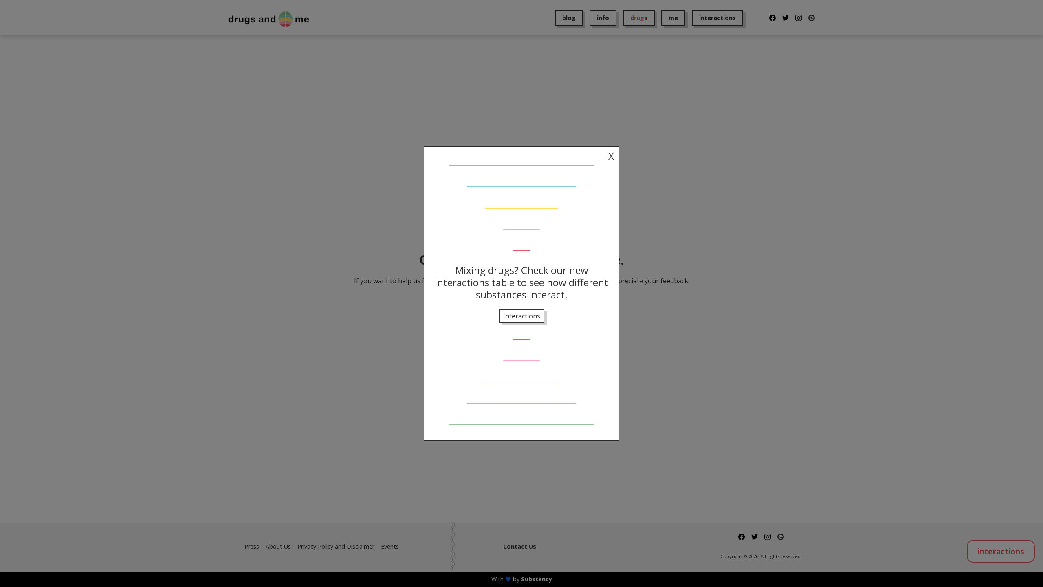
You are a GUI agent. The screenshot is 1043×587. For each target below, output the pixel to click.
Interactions (521, 315)
